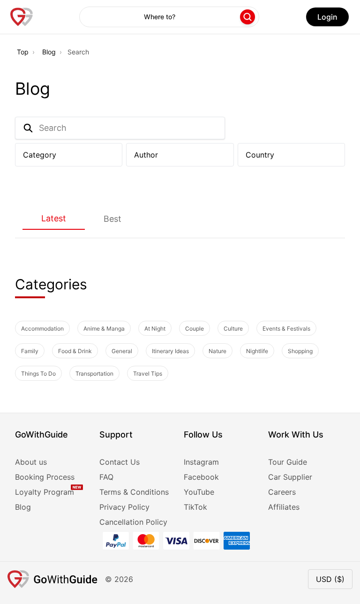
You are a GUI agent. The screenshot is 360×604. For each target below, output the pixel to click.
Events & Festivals (286, 328)
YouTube (199, 492)
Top (23, 52)
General (122, 351)
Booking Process (45, 477)
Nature (217, 351)
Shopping (300, 351)
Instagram (201, 462)
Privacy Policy (124, 507)
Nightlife (257, 351)
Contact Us (119, 462)
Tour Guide (287, 462)
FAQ (106, 477)
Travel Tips (147, 373)
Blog (49, 52)
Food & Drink (75, 351)
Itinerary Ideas (170, 351)
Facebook (201, 477)
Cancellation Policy (133, 522)
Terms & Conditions (134, 492)
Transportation (94, 373)
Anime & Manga (104, 328)
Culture (233, 328)
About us (31, 462)
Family (29, 351)
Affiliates (284, 507)
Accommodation (42, 328)
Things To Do (38, 373)
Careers (282, 492)
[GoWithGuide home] (22, 17)
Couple (194, 328)
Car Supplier (290, 477)
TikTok (195, 507)
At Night (154, 328)
